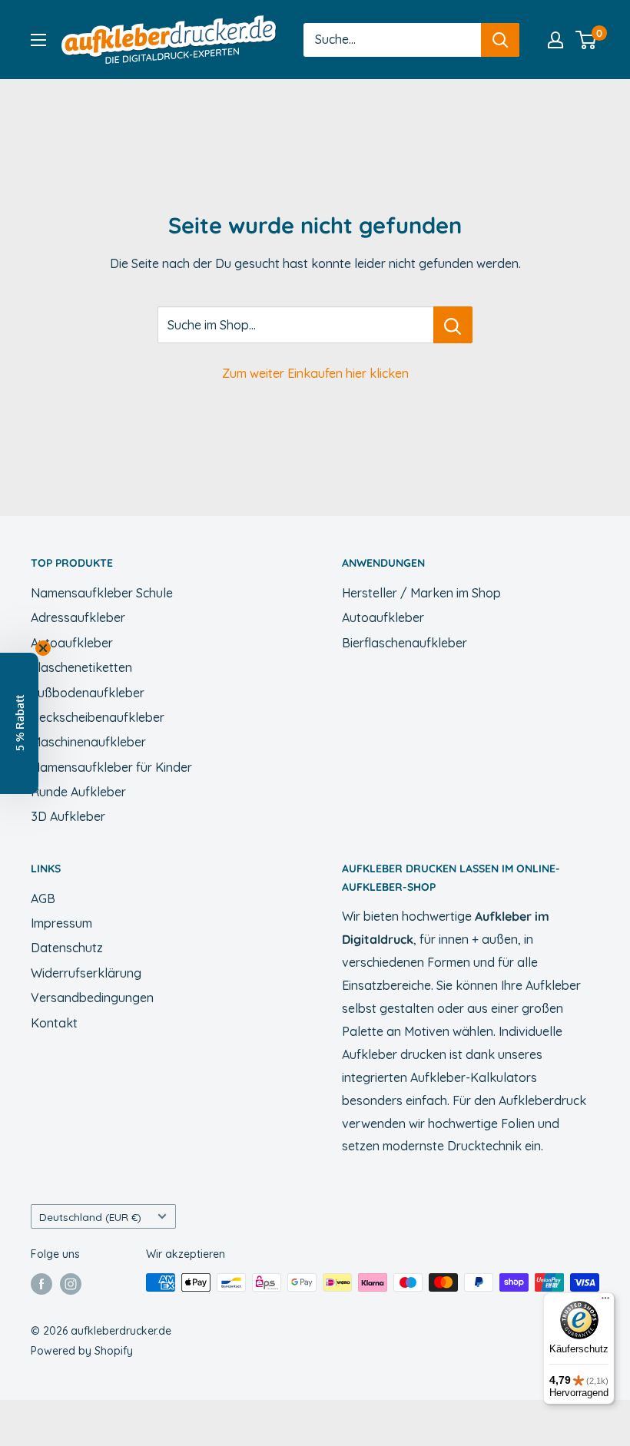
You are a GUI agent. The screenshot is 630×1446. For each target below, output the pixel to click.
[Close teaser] (43, 648)
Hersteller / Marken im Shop (421, 593)
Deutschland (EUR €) (90, 1216)
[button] (19, 723)
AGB (43, 898)
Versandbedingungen (92, 997)
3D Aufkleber (68, 816)
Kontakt (54, 1023)
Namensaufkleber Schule (102, 593)
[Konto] (555, 39)
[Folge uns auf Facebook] (41, 1284)
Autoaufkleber (72, 642)
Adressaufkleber (78, 617)
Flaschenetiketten (81, 667)
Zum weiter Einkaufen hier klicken (315, 373)
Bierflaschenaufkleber (404, 642)
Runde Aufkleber (78, 791)
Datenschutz (67, 947)
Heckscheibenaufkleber (97, 717)
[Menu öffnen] (38, 40)
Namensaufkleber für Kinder (111, 767)
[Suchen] (500, 40)
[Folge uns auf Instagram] (70, 1284)
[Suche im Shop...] (452, 324)
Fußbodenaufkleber (87, 692)
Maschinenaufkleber (88, 741)
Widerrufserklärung (86, 973)
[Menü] (605, 1301)
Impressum (61, 923)
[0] (586, 40)
